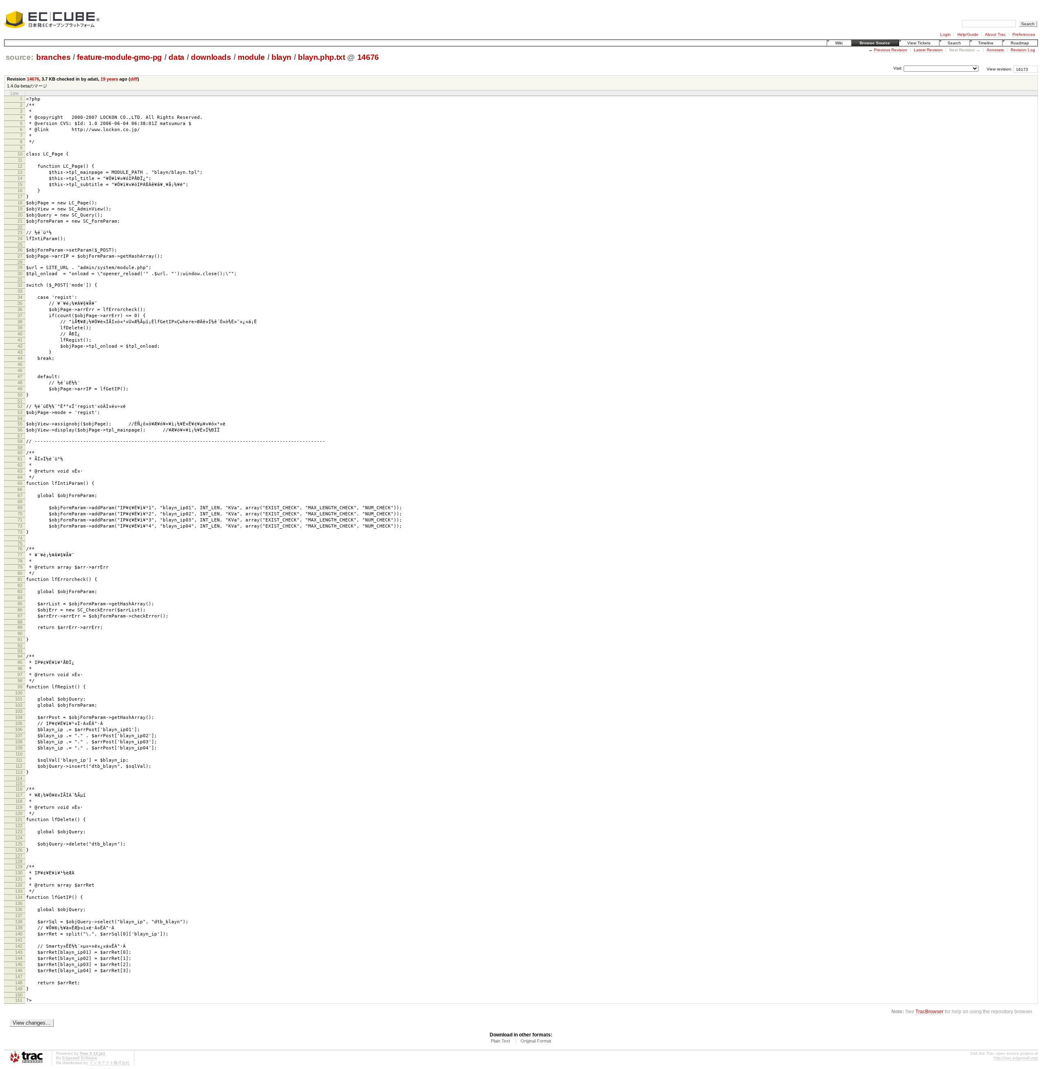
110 (18, 753)
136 (18, 909)
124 (18, 837)
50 (20, 394)
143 (18, 952)
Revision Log (1023, 50)
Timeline (986, 43)
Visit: (897, 68)
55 (20, 423)
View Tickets (918, 43)
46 (20, 370)
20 (20, 214)
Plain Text (500, 1040)
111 (19, 760)
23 (20, 232)
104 (18, 717)
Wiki (839, 43)
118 (18, 801)
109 (18, 747)
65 (20, 483)
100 (18, 692)
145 (18, 964)
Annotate (995, 50)
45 (20, 364)
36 (20, 309)
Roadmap (1020, 43)
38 (20, 321)
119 (18, 807)
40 (20, 333)
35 (20, 303)
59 (20, 447)
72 (20, 526)
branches (53, 57)
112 (18, 766)
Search (954, 43)
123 (18, 831)
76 (20, 548)
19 (20, 208)
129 (18, 866)
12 (20, 166)
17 (20, 196)
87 (20, 615)
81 (20, 579)
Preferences (1023, 34)
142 (18, 946)
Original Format (536, 1040)
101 (18, 699)
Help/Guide (968, 34)
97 (20, 674)
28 (20, 262)
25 (20, 244)
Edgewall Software (79, 1058)
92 (20, 645)
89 (20, 627)
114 (18, 778)
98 (20, 680)
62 (20, 464)
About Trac (995, 34)
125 (18, 843)
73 (20, 532)
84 (20, 597)
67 (20, 495)
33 (20, 291)
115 (18, 783)
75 (20, 543)
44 (20, 358)
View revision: (999, 69)
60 (20, 452)
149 (18, 988)
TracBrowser (929, 1011)
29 (20, 267)
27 (20, 256)
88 (20, 622)
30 (20, 273)
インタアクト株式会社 (109, 1062)
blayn (281, 57)
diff (134, 79)
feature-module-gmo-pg (119, 57)
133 (18, 891)
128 (18, 861)
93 (20, 650)
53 (20, 412)
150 (18, 994)
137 (18, 915)
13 (20, 172)
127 (18, 856)
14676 (368, 57)
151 (18, 1000)
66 (20, 489)
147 (18, 976)
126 (18, 850)
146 (18, 970)
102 (18, 705)
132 (18, 885)
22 (20, 227)
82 (20, 585)
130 (18, 872)
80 (20, 573)
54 (20, 418)
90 (20, 633)
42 (20, 346)
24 (20, 238)
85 (20, 603)
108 (18, 741)
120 (18, 813)
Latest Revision (928, 50)
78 (20, 561)
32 (20, 285)
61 (20, 458)
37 (20, 315)
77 (20, 554)
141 (18, 940)
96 (20, 668)
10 (20, 153)
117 (18, 795)
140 (18, 933)
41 (20, 339)
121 (18, 819)
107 (18, 735)
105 (18, 723)
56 (20, 429)
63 (20, 471)
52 (20, 406)
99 (20, 686)
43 (20, 352)
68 (20, 501)
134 (18, 897)
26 (20, 250)
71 (20, 519)
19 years (109, 79)
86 (20, 609)
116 (18, 788)
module (251, 57)
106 (18, 729)
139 (18, 927)
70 (20, 513)
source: (19, 57)
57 (20, 436)
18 (20, 202)
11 (20, 160)
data (176, 57)
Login (945, 34)
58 (20, 441)
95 (20, 662)
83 (20, 591)
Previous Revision (890, 50)
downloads (211, 57)
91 (20, 639)
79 (20, 567)
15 (20, 184)
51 (20, 401)
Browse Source (875, 43)
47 (20, 376)
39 (20, 327)
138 (18, 921)
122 (18, 825)
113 (18, 772)
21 (20, 221)
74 (20, 538)
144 (18, 958)
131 (18, 878)
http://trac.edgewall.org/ (1016, 1058)
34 (20, 297)
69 (20, 507)
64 (20, 477)
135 (18, 903)
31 (20, 279)
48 (20, 382)
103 (18, 711)
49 (20, 388)
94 (20, 656)
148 (18, 982)
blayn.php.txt (321, 57)
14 (20, 178)
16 (20, 190)
